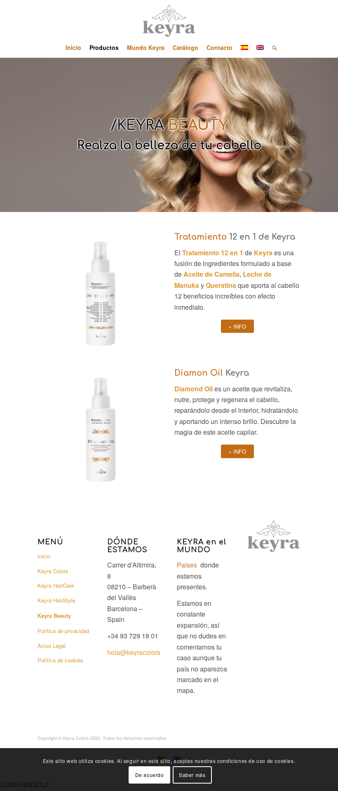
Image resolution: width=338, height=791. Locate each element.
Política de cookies (60, 660)
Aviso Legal (52, 646)
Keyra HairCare (56, 585)
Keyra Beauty (54, 615)
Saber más (192, 774)
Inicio (44, 556)
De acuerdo (149, 774)
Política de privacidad (63, 631)
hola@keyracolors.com (140, 652)
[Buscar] (272, 47)
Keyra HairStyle (56, 600)
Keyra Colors (53, 571)
